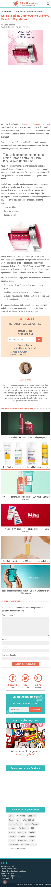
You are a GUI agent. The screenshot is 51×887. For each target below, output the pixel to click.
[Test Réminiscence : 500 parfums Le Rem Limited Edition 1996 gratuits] (25, 588)
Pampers (12, 836)
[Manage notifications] (5, 882)
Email (4, 647)
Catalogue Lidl (8, 866)
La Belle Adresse (31, 824)
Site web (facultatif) (10, 655)
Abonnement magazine (25, 752)
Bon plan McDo (8, 873)
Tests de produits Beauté (35, 12)
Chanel (11, 820)
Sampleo (31, 836)
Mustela (12, 832)
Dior (18, 820)
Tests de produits (20, 12)
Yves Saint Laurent (28, 844)
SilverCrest (22, 840)
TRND (31, 840)
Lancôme (12, 828)
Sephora (12, 840)
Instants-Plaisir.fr (15, 824)
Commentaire (8, 615)
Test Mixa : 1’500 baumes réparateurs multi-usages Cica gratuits (25, 530)
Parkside (21, 836)
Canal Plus (32, 816)
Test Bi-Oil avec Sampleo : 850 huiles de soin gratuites (25, 561)
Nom (4, 639)
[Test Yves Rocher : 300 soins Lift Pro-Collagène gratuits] (25, 434)
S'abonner (35, 709)
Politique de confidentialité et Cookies (39, 885)
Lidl (32, 828)
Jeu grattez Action (9, 878)
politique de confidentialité (13, 610)
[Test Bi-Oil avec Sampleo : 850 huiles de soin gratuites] (25, 558)
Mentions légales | (22, 885)
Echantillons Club (6, 12)
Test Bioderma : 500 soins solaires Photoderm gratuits (25, 467)
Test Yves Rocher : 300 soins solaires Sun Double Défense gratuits (25, 498)
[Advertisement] (25, 93)
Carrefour (21, 816)
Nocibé (32, 832)
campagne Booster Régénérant (37, 124)
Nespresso (22, 832)
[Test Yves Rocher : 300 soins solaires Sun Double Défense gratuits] (25, 494)
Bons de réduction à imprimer (14, 871)
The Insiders (23, 828)
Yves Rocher (13, 844)
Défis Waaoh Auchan (10, 869)
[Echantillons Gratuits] (25, 6)
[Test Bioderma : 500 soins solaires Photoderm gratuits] (25, 464)
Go (39, 339)
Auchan (11, 816)
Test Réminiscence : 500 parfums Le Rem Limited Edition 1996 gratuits (25, 592)
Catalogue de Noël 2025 (12, 876)
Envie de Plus (28, 820)
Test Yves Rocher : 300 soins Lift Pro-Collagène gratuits (25, 437)
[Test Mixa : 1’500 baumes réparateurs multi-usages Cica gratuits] (25, 526)
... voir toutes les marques (19, 849)
